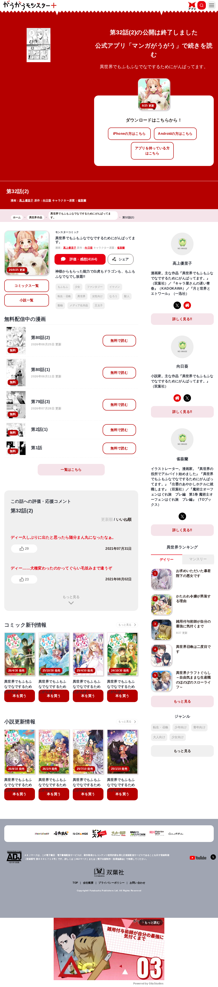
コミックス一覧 (26, 285)
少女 (77, 286)
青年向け (199, 727)
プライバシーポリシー (111, 882)
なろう (113, 296)
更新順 (107, 519)
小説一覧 (26, 300)
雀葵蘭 (82, 200)
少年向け (181, 727)
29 (27, 548)
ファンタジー (95, 286)
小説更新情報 (19, 721)
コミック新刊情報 (25, 625)
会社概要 (88, 882)
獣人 (126, 296)
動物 (60, 305)
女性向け (97, 296)
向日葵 (47, 200)
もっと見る (71, 597)
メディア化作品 (79, 305)
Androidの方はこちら (175, 133)
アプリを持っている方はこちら (152, 150)
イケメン (114, 286)
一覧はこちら (71, 469)
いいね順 (124, 519)
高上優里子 (26, 200)
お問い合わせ (137, 882)
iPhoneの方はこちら (129, 133)
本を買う (19, 696)
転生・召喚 (64, 296)
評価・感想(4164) (83, 259)
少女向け (178, 737)
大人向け (159, 737)
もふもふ (63, 286)
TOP (75, 882)
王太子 (99, 305)
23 (27, 579)
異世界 (81, 296)
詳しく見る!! (182, 319)
